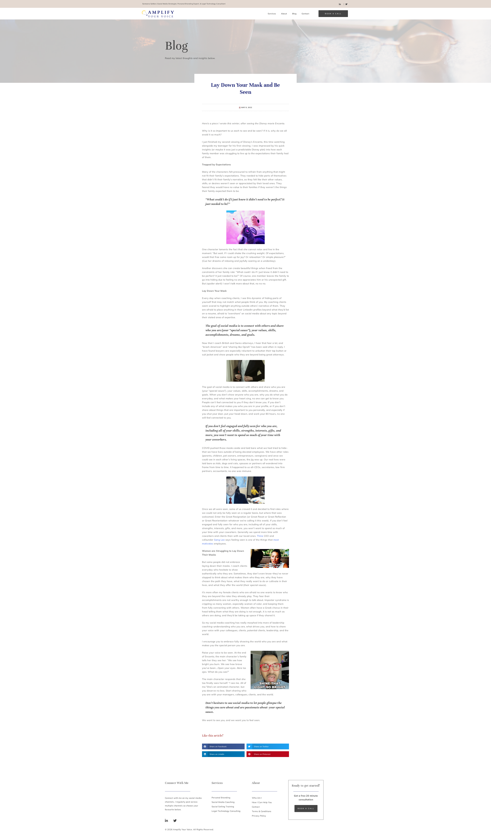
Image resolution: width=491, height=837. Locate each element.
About (284, 13)
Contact (305, 13)
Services (272, 13)
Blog (294, 13)
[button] (223, 746)
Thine (260, 535)
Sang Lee (219, 539)
